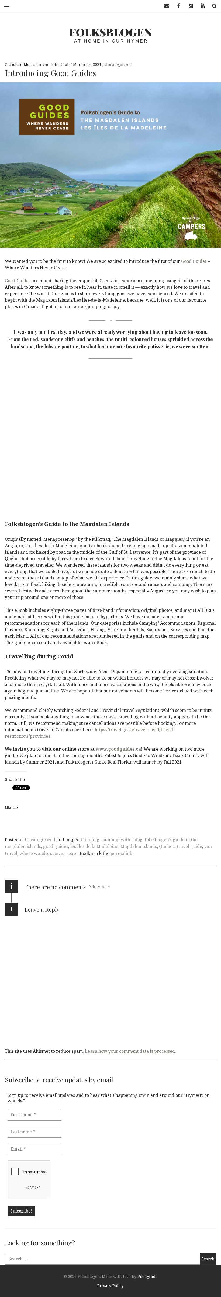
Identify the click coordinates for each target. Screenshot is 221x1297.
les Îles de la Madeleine (94, 846)
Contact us (165, 6)
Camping (90, 840)
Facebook (176, 6)
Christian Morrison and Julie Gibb (38, 64)
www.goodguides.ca (118, 749)
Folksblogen (110, 32)
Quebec (167, 846)
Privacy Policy (110, 1285)
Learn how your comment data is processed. (130, 1051)
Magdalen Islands (138, 846)
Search (212, 6)
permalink (121, 853)
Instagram (188, 6)
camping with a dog (122, 840)
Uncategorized (118, 64)
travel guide (189, 846)
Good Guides (194, 261)
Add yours (98, 886)
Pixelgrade (147, 1276)
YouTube (200, 6)
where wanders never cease (48, 853)
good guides (55, 846)
